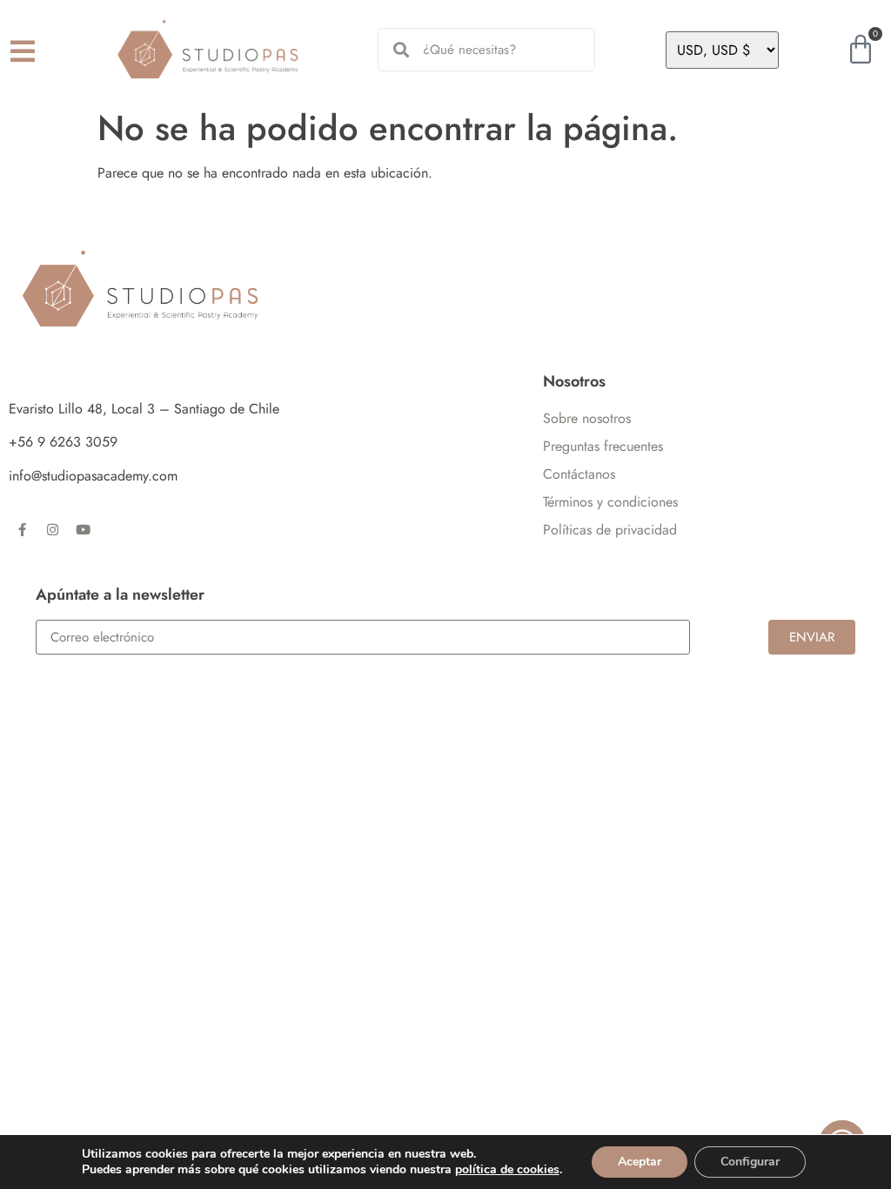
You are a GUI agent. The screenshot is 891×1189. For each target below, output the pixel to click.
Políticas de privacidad (610, 530)
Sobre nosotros (587, 418)
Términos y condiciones (610, 502)
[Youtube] (83, 529)
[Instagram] (52, 529)
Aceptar (639, 1161)
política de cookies (507, 1169)
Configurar (750, 1161)
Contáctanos (579, 474)
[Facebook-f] (22, 529)
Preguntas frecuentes (603, 446)
